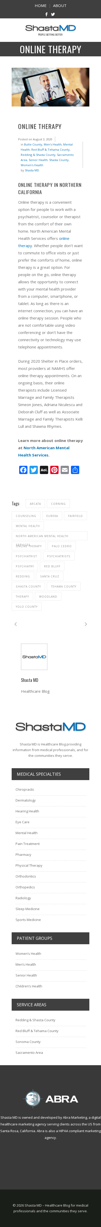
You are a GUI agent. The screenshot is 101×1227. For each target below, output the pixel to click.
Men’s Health (26, 964)
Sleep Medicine (28, 908)
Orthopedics (25, 887)
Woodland (48, 596)
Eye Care (23, 822)
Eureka (52, 516)
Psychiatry (25, 566)
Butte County (33, 144)
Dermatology (26, 800)
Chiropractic (25, 789)
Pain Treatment (28, 843)
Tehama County (63, 586)
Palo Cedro (62, 546)
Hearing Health (27, 811)
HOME (41, 5)
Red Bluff (52, 566)
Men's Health (53, 144)
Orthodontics (26, 876)
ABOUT (60, 5)
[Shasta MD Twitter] (53, 15)
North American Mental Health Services (42, 537)
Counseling (26, 516)
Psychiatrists (58, 556)
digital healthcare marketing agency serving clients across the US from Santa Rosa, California (50, 1124)
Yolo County (27, 606)
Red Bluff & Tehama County (50, 149)
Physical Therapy (29, 865)
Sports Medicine (28, 919)
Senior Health (38, 160)
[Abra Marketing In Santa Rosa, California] (50, 1098)
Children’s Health (29, 986)
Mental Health (28, 526)
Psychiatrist (26, 556)
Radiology (23, 898)
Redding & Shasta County (38, 155)
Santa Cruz (49, 576)
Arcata (35, 504)
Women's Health (32, 165)
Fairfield (75, 516)
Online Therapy (29, 546)
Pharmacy (23, 854)
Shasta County (59, 160)
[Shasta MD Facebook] (46, 15)
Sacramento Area (29, 1052)
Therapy (22, 596)
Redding (23, 576)
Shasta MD (32, 170)
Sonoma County (28, 1041)
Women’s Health (28, 953)
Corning (58, 504)
